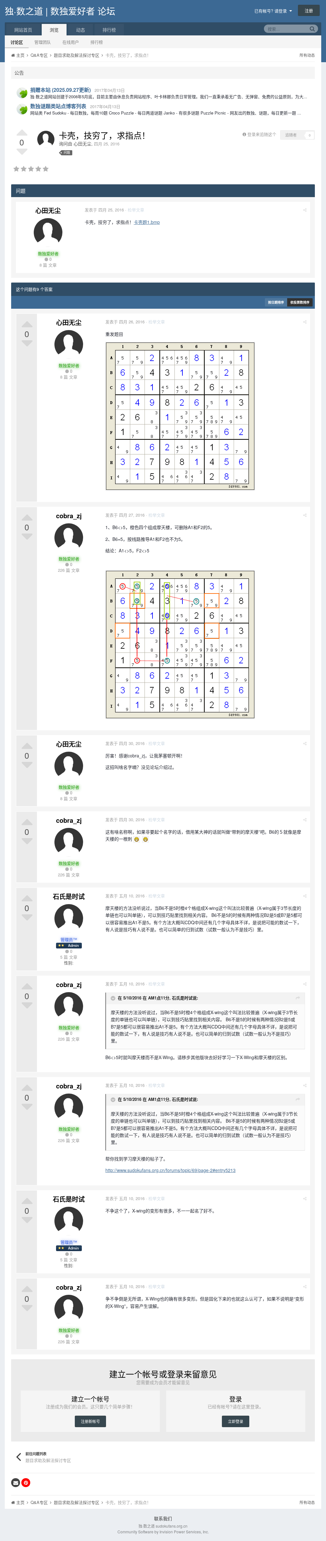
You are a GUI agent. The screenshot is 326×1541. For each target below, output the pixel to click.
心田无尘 (82, 143)
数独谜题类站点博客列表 (58, 106)
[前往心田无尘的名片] (45, 139)
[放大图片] (136, 839)
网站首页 (23, 29)
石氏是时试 (69, 896)
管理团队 (42, 42)
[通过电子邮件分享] (15, 1482)
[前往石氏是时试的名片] (68, 918)
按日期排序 (276, 302)
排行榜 (96, 42)
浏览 (54, 29)
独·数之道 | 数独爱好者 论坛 (60, 10)
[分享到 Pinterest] (25, 1482)
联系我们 (163, 1518)
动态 (80, 29)
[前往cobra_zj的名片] (68, 537)
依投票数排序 (299, 302)
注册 (309, 10)
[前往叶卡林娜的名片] (22, 92)
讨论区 (17, 42)
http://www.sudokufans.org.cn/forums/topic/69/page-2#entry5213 (170, 1170)
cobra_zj (69, 515)
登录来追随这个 (261, 134)
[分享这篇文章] (305, 210)
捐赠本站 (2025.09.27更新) (60, 89)
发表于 (104, 210)
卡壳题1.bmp (147, 222)
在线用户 (70, 42)
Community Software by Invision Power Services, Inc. (163, 1531)
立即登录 (235, 1421)
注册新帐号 (90, 1421)
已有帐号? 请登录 (271, 11)
